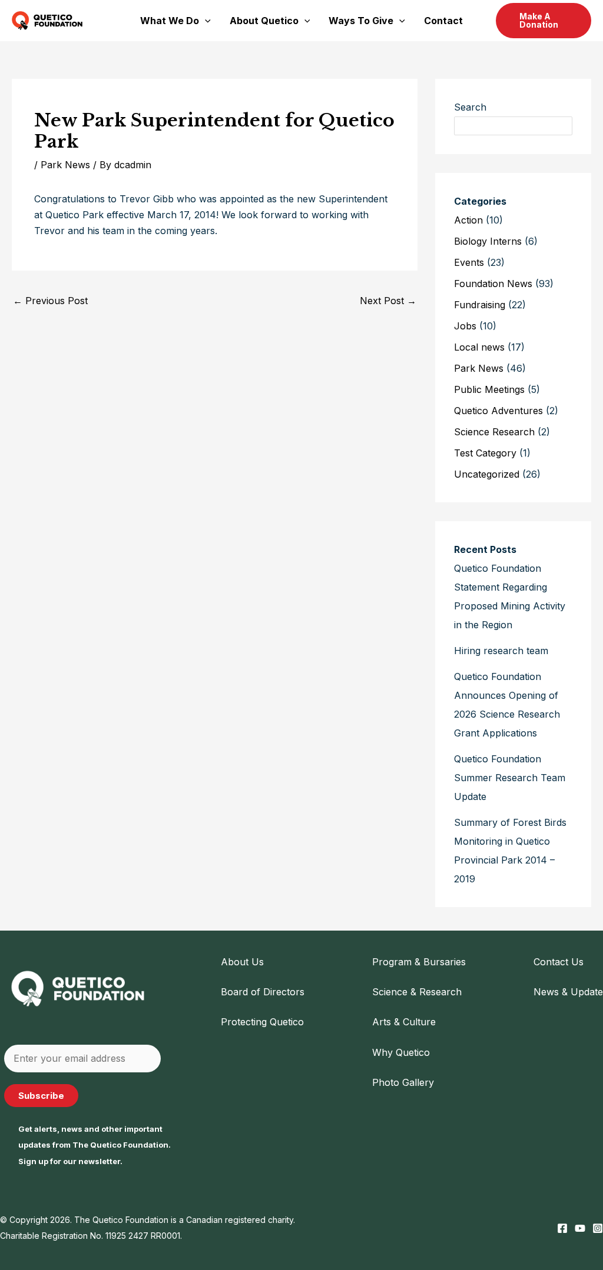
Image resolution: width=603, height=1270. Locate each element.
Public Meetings (489, 389)
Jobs (465, 326)
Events (469, 262)
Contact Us (559, 962)
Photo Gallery (403, 1082)
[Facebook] (562, 1228)
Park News (65, 165)
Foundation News (493, 283)
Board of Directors (262, 992)
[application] (205, 20)
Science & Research (417, 992)
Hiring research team (501, 650)
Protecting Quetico (262, 1022)
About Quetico (264, 20)
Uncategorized (486, 474)
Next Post (388, 300)
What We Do (169, 20)
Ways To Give (361, 20)
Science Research (494, 432)
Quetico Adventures (498, 410)
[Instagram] (597, 1228)
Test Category (485, 453)
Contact (443, 20)
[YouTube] (580, 1228)
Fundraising (479, 305)
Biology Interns (488, 241)
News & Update (568, 992)
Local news (479, 347)
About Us (242, 962)
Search (470, 107)
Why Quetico (401, 1052)
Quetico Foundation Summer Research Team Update (509, 777)
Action (468, 220)
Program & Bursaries (419, 962)
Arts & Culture (404, 1022)
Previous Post (50, 300)
